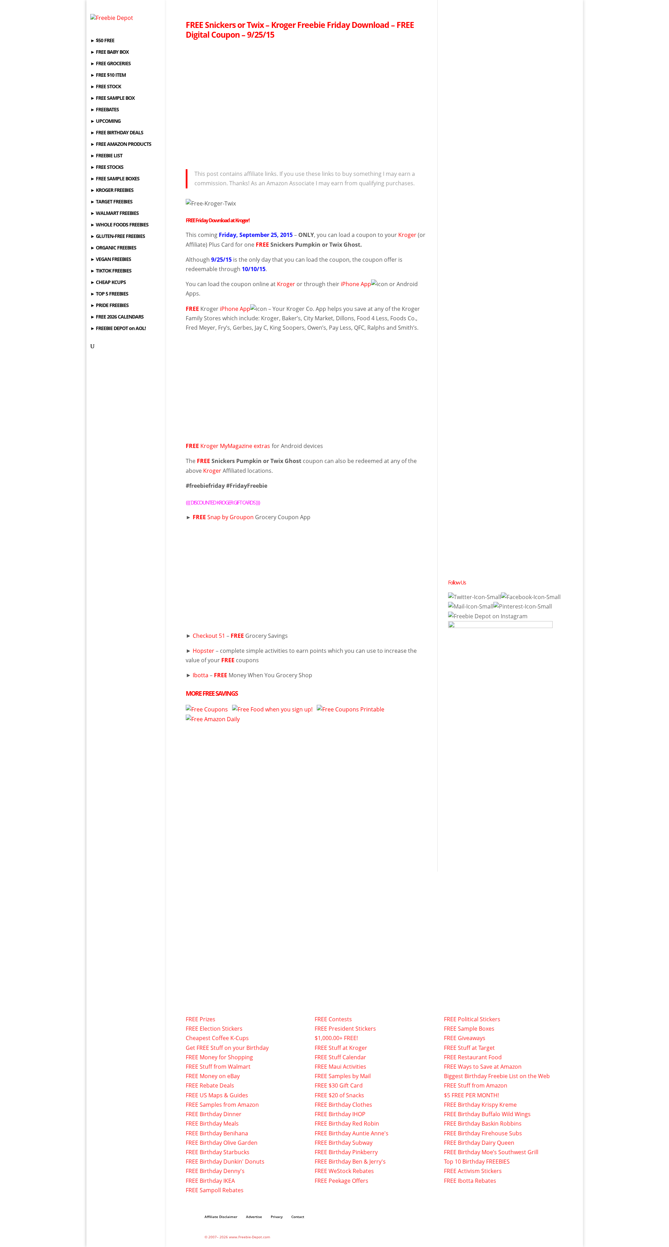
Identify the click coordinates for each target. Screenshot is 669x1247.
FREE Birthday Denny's (215, 1171)
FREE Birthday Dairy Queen (479, 1143)
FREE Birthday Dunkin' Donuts (225, 1161)
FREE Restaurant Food (473, 1057)
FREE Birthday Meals (212, 1123)
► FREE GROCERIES (110, 64)
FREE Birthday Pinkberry (346, 1152)
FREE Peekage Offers (341, 1181)
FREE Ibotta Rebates (470, 1181)
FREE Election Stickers (214, 1028)
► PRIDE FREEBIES (109, 305)
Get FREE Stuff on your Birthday (227, 1048)
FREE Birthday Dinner (213, 1114)
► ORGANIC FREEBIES (113, 248)
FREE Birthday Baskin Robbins (483, 1123)
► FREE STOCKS (106, 167)
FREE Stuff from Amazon (475, 1085)
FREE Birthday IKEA (210, 1181)
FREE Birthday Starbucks (217, 1152)
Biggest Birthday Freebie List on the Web (497, 1076)
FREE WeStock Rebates (344, 1171)
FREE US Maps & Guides (217, 1095)
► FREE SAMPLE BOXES (114, 179)
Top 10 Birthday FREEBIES (477, 1161)
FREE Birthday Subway (343, 1143)
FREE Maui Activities (340, 1066)
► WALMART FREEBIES (114, 213)
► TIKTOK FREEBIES (110, 271)
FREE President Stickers (345, 1028)
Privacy (277, 1216)
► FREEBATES (104, 110)
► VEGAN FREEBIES (110, 259)
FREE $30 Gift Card (339, 1085)
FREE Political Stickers (472, 1019)
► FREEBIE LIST (106, 156)
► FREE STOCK (105, 87)
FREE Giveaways (464, 1038)
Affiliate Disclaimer (221, 1216)
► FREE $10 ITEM (108, 75)
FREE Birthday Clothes (343, 1104)
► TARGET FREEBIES (111, 202)
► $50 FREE (102, 41)
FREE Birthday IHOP (340, 1114)
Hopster (203, 651)
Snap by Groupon (230, 517)
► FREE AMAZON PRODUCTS (120, 144)
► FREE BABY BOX (109, 52)
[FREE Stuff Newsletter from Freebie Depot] (470, 606)
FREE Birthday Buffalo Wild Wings (487, 1114)
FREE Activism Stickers (473, 1171)
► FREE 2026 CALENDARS (117, 317)
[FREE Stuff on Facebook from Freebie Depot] (531, 597)
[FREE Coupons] (350, 709)
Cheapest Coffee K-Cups (217, 1038)
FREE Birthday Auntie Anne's (352, 1133)
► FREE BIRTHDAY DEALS (116, 133)
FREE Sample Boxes (469, 1028)
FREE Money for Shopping (219, 1057)
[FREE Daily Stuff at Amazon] (213, 719)
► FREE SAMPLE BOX (112, 98)
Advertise (254, 1216)
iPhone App (356, 284)
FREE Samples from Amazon (222, 1104)
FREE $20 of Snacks (339, 1095)
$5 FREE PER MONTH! (471, 1095)
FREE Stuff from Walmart (218, 1066)
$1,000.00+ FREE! (336, 1038)
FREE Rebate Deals (210, 1085)
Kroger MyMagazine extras (228, 446)
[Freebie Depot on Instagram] (488, 616)
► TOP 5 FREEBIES (109, 294)
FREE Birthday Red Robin (347, 1123)
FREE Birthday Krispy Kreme (480, 1104)
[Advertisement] (306, 102)
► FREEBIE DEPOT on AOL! (118, 328)
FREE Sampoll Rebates (215, 1190)
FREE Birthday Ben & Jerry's (350, 1161)
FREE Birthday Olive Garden (221, 1143)
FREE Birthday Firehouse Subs (483, 1133)
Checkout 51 (209, 636)
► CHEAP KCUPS (108, 282)
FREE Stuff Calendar (340, 1057)
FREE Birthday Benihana (217, 1133)
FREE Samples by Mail (343, 1076)
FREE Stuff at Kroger (341, 1048)
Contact (297, 1216)
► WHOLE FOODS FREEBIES (119, 225)
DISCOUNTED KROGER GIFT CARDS (223, 502)
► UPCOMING (105, 121)
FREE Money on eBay (213, 1076)
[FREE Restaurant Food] (272, 709)
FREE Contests (333, 1019)
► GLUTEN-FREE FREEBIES (117, 236)
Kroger (407, 235)
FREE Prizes (200, 1019)
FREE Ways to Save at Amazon (483, 1066)
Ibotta (200, 675)
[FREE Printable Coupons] (207, 709)
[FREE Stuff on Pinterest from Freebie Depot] (522, 606)
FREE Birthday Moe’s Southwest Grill (491, 1152)
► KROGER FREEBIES (111, 190)
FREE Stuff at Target (469, 1048)
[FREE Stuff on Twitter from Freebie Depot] (474, 597)
